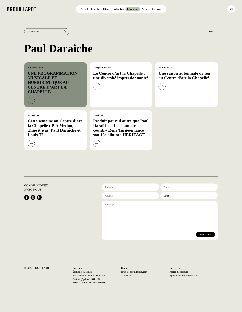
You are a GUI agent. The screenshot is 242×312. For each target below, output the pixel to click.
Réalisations (118, 9)
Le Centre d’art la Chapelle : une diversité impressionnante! (120, 75)
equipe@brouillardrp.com (134, 271)
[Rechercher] (65, 32)
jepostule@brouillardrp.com (183, 275)
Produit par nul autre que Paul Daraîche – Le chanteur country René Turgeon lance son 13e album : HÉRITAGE (120, 128)
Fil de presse (133, 9)
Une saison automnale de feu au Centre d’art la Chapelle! (184, 75)
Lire (31, 100)
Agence (145, 9)
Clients (106, 9)
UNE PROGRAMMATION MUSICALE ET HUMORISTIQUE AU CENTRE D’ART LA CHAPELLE (52, 82)
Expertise (95, 9)
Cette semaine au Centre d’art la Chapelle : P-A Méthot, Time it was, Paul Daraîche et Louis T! (55, 128)
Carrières (156, 9)
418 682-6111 (128, 275)
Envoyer (205, 234)
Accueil (84, 9)
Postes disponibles (178, 271)
